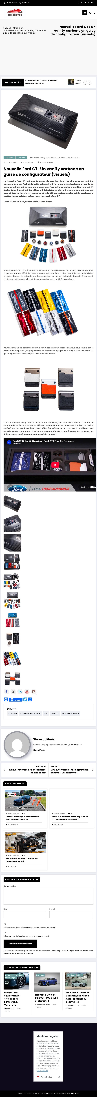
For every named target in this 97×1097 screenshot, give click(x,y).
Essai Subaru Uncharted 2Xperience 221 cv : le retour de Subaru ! (70, 818)
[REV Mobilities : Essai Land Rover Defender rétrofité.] (25, 842)
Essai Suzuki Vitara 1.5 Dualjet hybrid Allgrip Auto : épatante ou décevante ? (78, 997)
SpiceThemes (74, 1093)
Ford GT (63, 158)
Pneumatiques (10, 978)
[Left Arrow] (85, 82)
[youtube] (92, 2)
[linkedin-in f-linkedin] (85, 2)
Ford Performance (73, 158)
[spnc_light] (94, 12)
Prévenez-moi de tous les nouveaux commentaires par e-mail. (30, 927)
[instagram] (88, 2)
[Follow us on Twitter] (13, 691)
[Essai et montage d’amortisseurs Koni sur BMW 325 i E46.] (25, 800)
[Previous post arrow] (4, 769)
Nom (5, 909)
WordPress (45, 1093)
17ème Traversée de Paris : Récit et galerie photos (27, 771)
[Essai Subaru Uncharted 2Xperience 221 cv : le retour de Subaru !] (71, 800)
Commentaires (10, 886)
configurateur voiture (48, 158)
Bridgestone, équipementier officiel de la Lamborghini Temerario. (12, 999)
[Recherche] (90, 13)
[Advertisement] (48, 55)
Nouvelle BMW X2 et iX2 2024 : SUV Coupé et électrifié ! (46, 998)
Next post (55, 766)
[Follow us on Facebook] (6, 691)
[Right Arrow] (89, 82)
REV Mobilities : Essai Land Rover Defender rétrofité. (24, 82)
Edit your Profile (71, 745)
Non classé (19, 975)
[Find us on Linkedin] (20, 691)
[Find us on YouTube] (27, 691)
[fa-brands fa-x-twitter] (81, 2)
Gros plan (21, 158)
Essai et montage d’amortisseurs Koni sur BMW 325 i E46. (22, 818)
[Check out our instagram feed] (34, 691)
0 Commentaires (46, 162)
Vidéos (79, 975)
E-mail (52, 909)
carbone (35, 158)
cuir (58, 158)
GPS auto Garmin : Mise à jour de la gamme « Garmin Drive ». (69, 771)
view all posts (39, 750)
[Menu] (84, 12)
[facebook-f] (78, 2)
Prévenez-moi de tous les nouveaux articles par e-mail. (26, 936)
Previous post (40, 766)
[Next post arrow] (92, 769)
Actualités (9, 158)
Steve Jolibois (11, 162)
